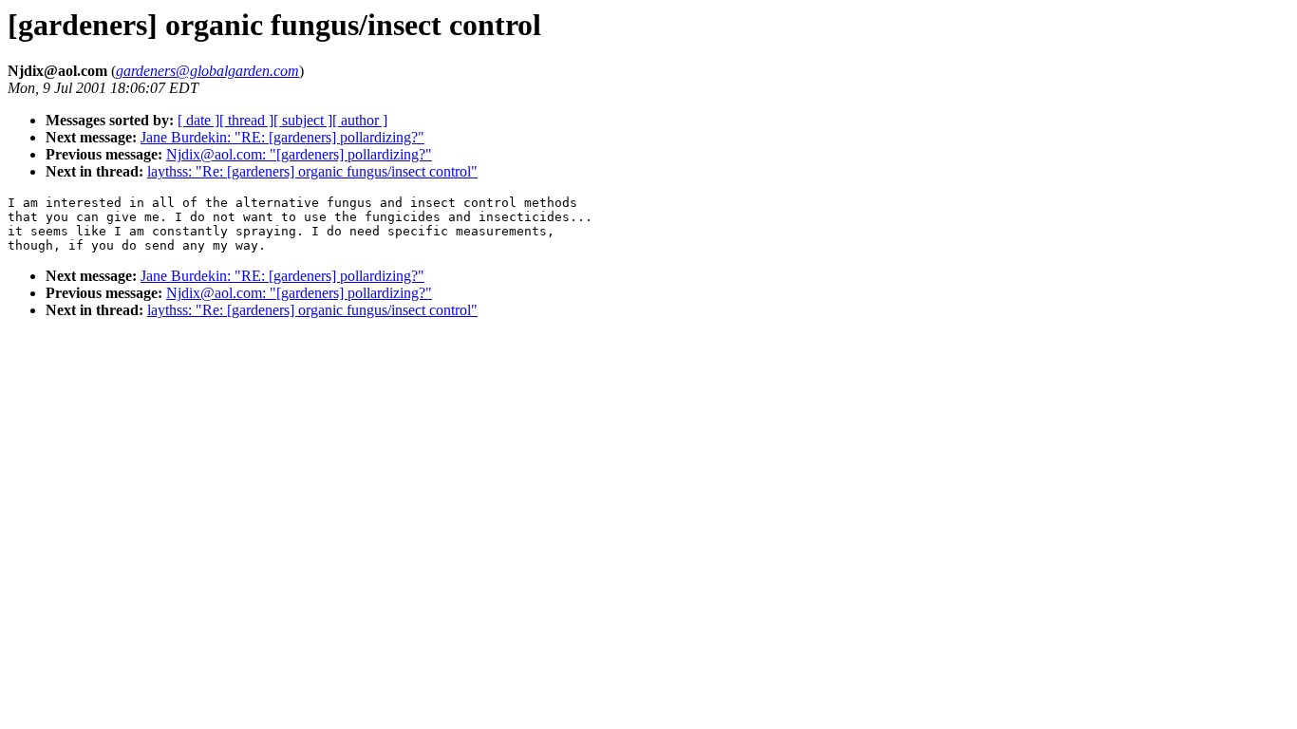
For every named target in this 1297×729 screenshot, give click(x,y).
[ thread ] (246, 120)
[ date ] (198, 120)
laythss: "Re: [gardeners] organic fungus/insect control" (312, 171)
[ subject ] (302, 120)
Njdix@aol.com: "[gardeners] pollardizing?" (299, 154)
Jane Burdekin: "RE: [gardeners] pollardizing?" (282, 137)
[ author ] (359, 120)
